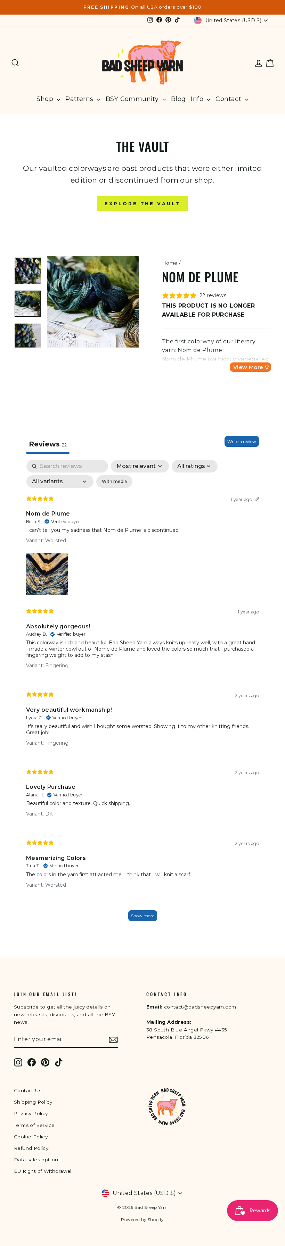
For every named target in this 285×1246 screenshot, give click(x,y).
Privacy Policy (31, 1113)
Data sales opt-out (37, 1159)
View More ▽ (251, 367)
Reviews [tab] (48, 444)
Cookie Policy (31, 1136)
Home (170, 263)
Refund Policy (31, 1148)
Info (198, 99)
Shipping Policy (33, 1102)
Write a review (241, 441)
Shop (45, 99)
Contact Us (27, 1090)
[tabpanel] (142, 694)
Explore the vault (142, 203)
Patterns (80, 99)
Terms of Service (34, 1125)
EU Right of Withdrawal (43, 1171)
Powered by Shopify (142, 1219)
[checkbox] (114, 481)
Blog (178, 99)
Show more (142, 915)
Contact (229, 99)
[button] (47, 573)
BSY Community (133, 99)
